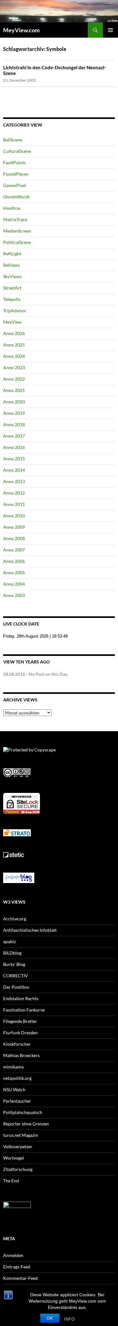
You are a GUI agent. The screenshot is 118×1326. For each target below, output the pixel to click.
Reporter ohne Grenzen (26, 1123)
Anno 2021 (14, 390)
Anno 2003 (14, 595)
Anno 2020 (14, 401)
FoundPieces (15, 174)
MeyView (12, 322)
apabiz (9, 941)
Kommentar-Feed (20, 1278)
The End (11, 1180)
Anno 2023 (14, 367)
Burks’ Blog (14, 964)
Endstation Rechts (20, 998)
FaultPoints (14, 162)
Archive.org (14, 918)
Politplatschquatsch (22, 1112)
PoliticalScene (17, 242)
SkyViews (12, 276)
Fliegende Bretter (20, 1021)
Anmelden (13, 1255)
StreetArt (12, 287)
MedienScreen (17, 230)
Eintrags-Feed (16, 1266)
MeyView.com (21, 30)
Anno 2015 (14, 458)
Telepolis (11, 299)
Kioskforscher (17, 1044)
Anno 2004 (14, 584)
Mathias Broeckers (21, 1055)
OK (50, 1318)
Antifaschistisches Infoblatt (30, 930)
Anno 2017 (14, 436)
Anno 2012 (14, 492)
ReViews (11, 265)
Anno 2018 (14, 424)
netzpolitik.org (17, 1078)
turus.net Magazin (20, 1135)
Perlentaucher (17, 1101)
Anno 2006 (14, 561)
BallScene (12, 139)
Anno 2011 (14, 504)
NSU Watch (14, 1089)
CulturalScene (17, 151)
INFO (69, 1319)
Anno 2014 (14, 470)
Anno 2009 (14, 527)
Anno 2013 (14, 481)
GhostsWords (16, 196)
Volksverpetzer (17, 1146)
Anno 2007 (14, 549)
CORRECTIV (15, 975)
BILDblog (12, 953)
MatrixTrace (15, 219)
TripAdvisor (14, 310)
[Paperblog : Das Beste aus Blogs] (18, 877)
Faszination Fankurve (24, 1009)
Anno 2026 (14, 333)
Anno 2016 (14, 447)
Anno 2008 (14, 538)
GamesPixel (14, 185)
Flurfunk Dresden (20, 1032)
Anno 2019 (14, 413)
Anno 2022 (14, 379)
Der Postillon (16, 987)
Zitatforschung (17, 1169)
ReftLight (12, 253)
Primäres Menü (110, 30)
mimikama (13, 1066)
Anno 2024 (14, 356)
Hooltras (11, 208)
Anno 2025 (14, 344)
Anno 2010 (14, 515)
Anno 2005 (14, 572)
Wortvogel (13, 1158)
